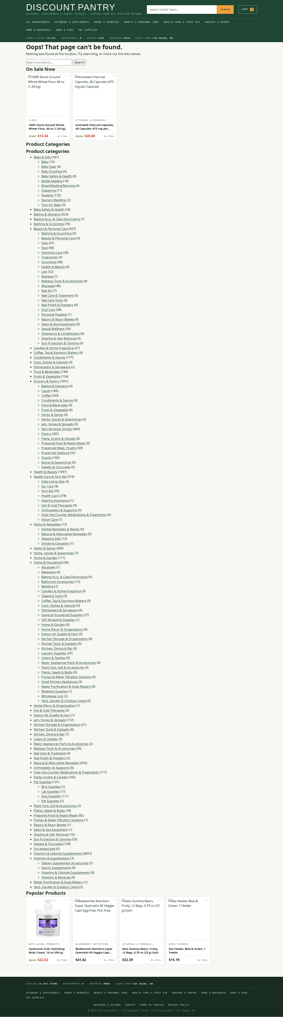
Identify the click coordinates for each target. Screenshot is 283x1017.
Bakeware (48, 572)
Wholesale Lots (52, 696)
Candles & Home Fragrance (54, 348)
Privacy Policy (179, 1005)
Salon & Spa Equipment (58, 324)
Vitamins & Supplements (71, 22)
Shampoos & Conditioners (60, 333)
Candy (45, 391)
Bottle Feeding (51, 181)
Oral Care (48, 310)
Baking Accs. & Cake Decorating (57, 219)
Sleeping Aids (51, 538)
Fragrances (49, 257)
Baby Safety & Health (56, 176)
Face (44, 248)
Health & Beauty (53, 267)
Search (225, 9)
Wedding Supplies (54, 691)
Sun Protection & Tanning (60, 343)
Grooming (48, 262)
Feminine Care (51, 252)
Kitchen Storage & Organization (64, 639)
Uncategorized (44, 849)
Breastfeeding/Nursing (58, 186)
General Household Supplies (62, 615)
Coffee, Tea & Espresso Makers (56, 352)
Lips (44, 271)
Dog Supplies (51, 796)
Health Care (50, 496)
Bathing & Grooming (49, 224)
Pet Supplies (87, 30)
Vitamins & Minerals (56, 877)
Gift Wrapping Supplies (58, 620)
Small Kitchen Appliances (59, 682)
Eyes (44, 243)
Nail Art (46, 291)
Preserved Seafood (55, 453)
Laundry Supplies (53, 653)
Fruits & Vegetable (47, 376)
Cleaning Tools (52, 596)
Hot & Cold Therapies (56, 505)
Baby (45, 162)
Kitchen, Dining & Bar (56, 648)
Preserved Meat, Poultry (59, 448)
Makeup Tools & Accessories (62, 281)
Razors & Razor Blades (57, 319)
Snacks (46, 458)
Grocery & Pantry (217, 22)
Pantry (46, 434)
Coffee (46, 395)
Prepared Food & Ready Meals (63, 443)
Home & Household (38, 30)
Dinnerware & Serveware (52, 367)
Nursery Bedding (53, 200)
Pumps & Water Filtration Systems (66, 677)
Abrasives (48, 567)
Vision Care (49, 519)
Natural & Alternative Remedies (64, 534)
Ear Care (47, 486)
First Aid (47, 491)
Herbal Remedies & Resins (60, 529)
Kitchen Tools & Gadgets (59, 644)
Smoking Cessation (55, 543)
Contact (130, 1005)
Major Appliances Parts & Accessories (68, 663)
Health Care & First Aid (182, 22)
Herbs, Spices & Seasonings (61, 419)
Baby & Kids (64, 30)
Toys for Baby (51, 205)
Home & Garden (45, 558)
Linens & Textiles (53, 658)
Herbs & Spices (52, 415)
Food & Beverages (47, 372)
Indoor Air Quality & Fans (59, 634)
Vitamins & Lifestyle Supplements (58, 853)
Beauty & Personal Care (141, 22)
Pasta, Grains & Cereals (58, 438)
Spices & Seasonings (56, 462)
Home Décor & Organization (62, 629)
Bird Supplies (50, 787)
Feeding (47, 195)
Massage (47, 286)
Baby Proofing (51, 171)
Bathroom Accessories (57, 582)
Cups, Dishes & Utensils (51, 362)
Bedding (47, 586)
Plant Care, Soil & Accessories (62, 667)
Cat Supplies (50, 791)
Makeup (47, 276)
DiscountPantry (71, 7)
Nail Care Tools (52, 300)
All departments (37, 22)
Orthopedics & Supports (59, 510)
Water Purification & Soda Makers (66, 686)
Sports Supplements (56, 868)
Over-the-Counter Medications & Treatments (73, 515)
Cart (247, 9)
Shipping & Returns (107, 1005)
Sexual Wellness (52, 329)
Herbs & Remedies (106, 22)
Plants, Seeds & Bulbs (57, 672)
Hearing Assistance (55, 500)
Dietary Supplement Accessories (64, 863)
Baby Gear (48, 166)
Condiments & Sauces (49, 357)
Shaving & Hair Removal (58, 338)
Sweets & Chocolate (55, 467)
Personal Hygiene (54, 314)
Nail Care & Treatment (57, 295)
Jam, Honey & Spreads (57, 424)
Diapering (48, 190)
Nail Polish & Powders (57, 305)
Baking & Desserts (47, 214)
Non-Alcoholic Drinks (56, 429)
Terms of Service (152, 1005)
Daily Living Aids (53, 481)
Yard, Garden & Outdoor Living (63, 701)
